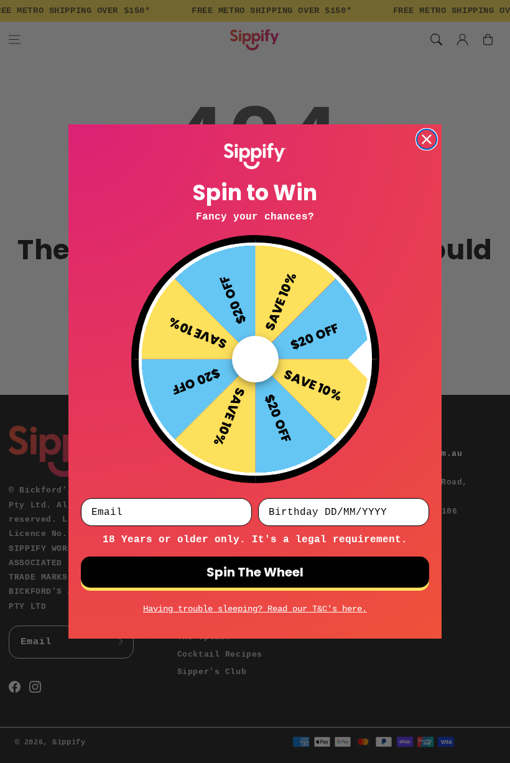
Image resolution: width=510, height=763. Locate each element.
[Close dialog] (427, 139)
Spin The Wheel (255, 572)
